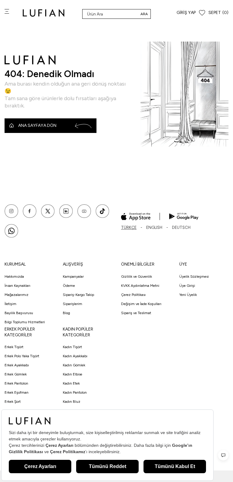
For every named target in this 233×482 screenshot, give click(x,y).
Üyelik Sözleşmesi (194, 276)
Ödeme (69, 285)
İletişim (10, 304)
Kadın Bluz (71, 401)
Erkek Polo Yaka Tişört (22, 356)
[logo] (43, 13)
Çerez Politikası (133, 295)
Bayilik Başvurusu (19, 313)
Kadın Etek (71, 383)
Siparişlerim (72, 304)
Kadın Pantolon (75, 392)
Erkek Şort (13, 401)
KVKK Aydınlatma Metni (140, 285)
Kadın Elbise (72, 374)
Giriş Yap (186, 12)
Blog (66, 313)
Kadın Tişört (72, 347)
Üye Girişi (187, 285)
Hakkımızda (14, 276)
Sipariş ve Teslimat (136, 313)
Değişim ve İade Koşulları (141, 304)
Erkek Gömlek (16, 374)
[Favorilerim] (202, 13)
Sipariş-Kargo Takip (78, 295)
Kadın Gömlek (74, 365)
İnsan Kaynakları (17, 285)
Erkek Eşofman (17, 392)
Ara (144, 14)
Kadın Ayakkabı (75, 356)
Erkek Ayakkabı (17, 365)
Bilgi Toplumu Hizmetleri (25, 322)
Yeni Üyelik (188, 295)
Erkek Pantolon (16, 383)
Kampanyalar (73, 276)
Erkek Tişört (14, 347)
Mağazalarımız (17, 295)
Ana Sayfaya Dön (37, 125)
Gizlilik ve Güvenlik (136, 276)
